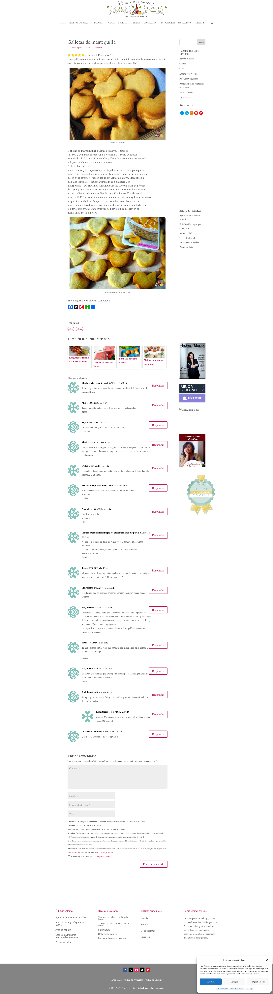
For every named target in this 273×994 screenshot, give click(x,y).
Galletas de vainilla (107, 934)
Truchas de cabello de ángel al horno (113, 918)
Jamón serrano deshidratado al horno (113, 925)
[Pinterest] (201, 113)
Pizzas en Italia (186, 246)
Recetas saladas (78, 23)
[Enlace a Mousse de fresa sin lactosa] (104, 358)
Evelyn (85, 465)
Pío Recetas (87, 587)
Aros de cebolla (186, 233)
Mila (84, 402)
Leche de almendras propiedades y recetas (66, 936)
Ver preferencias (258, 981)
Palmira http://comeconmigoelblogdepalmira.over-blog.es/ (109, 532)
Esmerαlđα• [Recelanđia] (94, 485)
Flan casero (104, 930)
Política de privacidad (105, 852)
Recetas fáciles (186, 92)
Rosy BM (86, 607)
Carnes (182, 63)
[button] (267, 959)
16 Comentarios (98, 47)
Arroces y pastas (186, 58)
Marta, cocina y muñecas (94, 383)
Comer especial (77, 47)
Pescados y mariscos (188, 78)
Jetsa (84, 567)
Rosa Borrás (102, 711)
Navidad (122, 23)
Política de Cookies (153, 979)
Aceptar (210, 981)
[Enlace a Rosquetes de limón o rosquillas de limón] (79, 353)
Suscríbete (145, 936)
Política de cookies (222, 988)
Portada (144, 918)
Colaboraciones (148, 930)
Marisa (85, 442)
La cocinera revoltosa (92, 731)
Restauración (167, 23)
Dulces (98, 23)
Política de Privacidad (236, 988)
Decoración (150, 23)
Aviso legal (249, 988)
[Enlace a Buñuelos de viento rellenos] (129, 354)
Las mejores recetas (188, 73)
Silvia (84, 642)
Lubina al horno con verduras (113, 938)
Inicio (63, 23)
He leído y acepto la (90, 856)
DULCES (70, 329)
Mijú (84, 422)
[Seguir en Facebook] (125, 970)
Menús (136, 23)
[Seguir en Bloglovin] (142, 970)
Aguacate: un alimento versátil (70, 917)
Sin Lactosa (184, 23)
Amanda (86, 509)
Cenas (111, 23)
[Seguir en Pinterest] (148, 970)
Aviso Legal (116, 979)
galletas (79, 329)
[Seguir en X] (131, 970)
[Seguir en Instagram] (136, 970)
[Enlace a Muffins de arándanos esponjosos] (154, 356)
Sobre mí (199, 23)
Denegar (234, 981)
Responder (158, 385)
